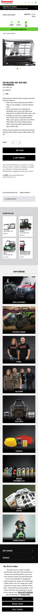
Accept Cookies (17, 599)
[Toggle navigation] (36, 2)
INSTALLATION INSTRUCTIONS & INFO (10, 192)
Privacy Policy (25, 594)
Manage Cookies (17, 603)
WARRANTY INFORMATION (25, 192)
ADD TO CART (20, 150)
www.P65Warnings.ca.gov (9, 177)
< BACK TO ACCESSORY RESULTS (9, 33)
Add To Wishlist (20, 158)
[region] (19, 588)
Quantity (5, 142)
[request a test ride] (29, 2)
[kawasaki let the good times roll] (11, 2)
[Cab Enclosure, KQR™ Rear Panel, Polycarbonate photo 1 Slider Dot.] (17, 69)
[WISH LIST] (26, 2)
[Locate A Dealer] (32, 2)
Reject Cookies (17, 609)
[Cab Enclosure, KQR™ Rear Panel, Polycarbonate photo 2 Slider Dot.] (20, 69)
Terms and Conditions (25, 592)
